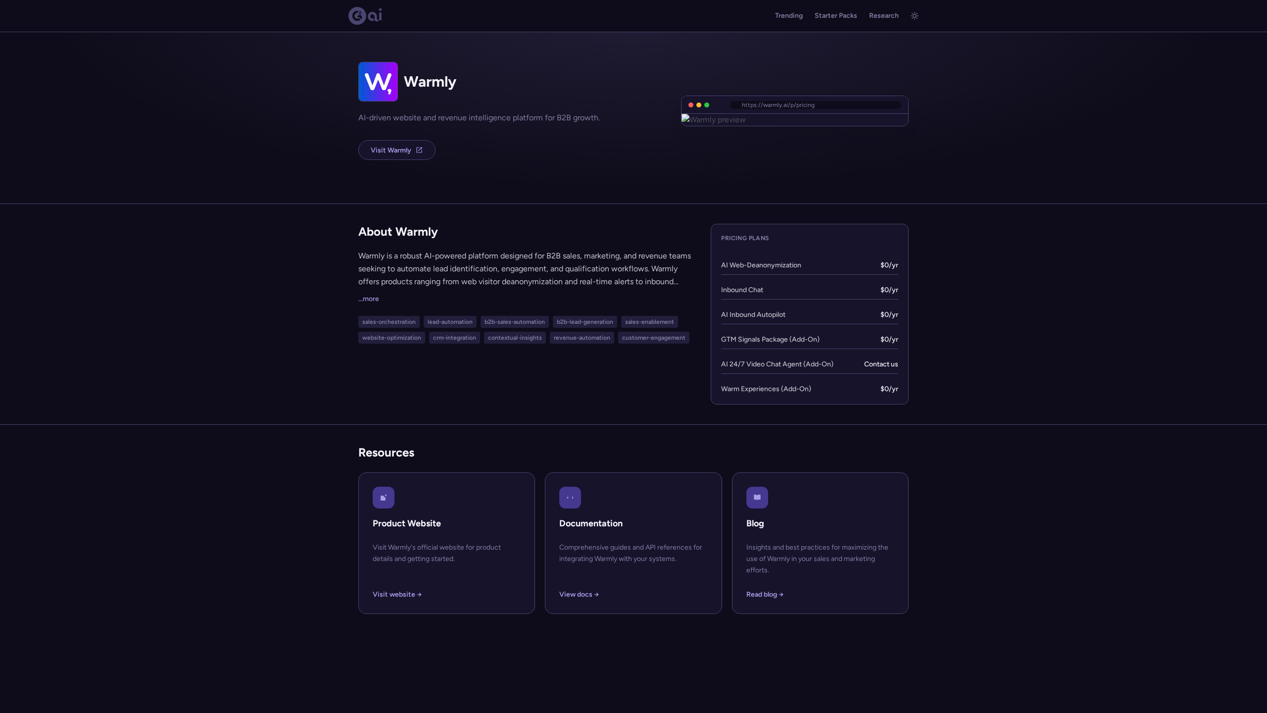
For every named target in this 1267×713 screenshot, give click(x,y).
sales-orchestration (389, 321)
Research (884, 15)
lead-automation (450, 321)
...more (368, 299)
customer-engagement (653, 337)
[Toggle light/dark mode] (915, 16)
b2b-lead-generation (585, 321)
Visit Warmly (391, 150)
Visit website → (397, 594)
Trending (789, 15)
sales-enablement (649, 321)
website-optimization (391, 337)
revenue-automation (582, 337)
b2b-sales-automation (515, 321)
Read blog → (764, 594)
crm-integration (454, 337)
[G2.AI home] (365, 16)
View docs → (579, 594)
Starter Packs (836, 15)
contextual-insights (515, 337)
